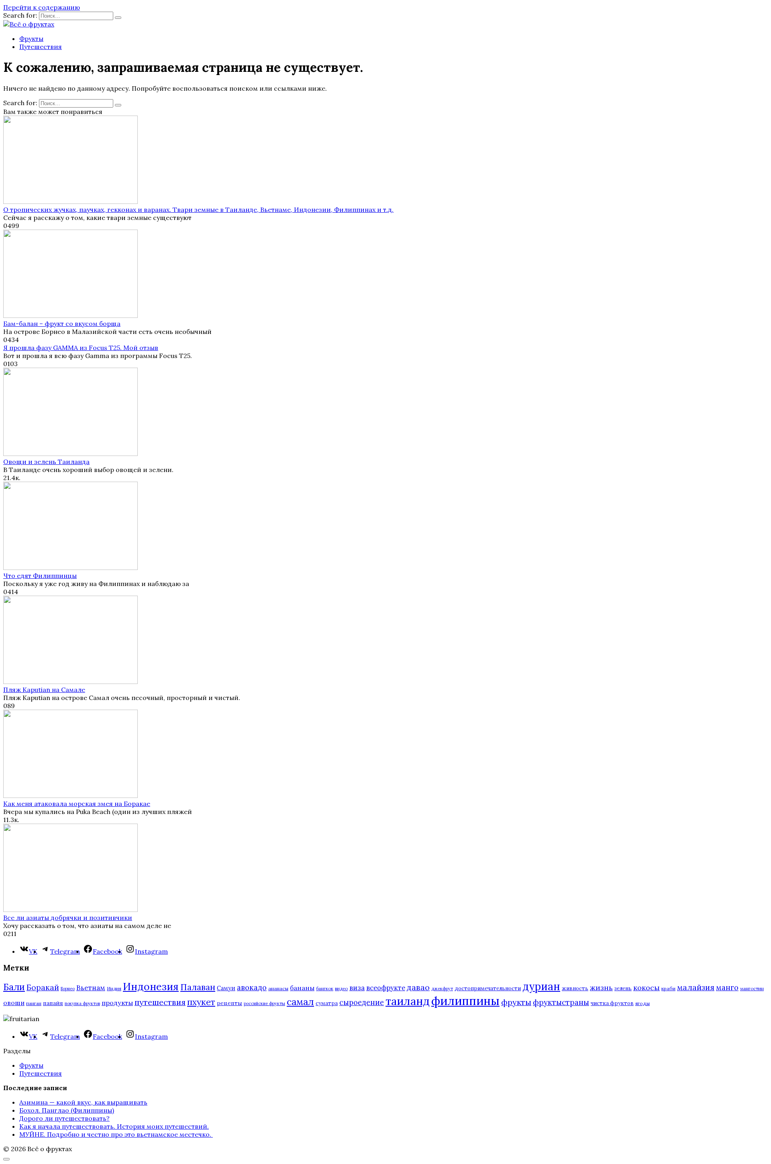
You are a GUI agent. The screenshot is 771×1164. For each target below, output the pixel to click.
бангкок (324, 988)
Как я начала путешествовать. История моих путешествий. (114, 1126)
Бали (14, 987)
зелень (623, 988)
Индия (114, 988)
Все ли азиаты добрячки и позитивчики (67, 918)
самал (300, 1001)
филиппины (465, 1000)
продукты (117, 1003)
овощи (13, 1003)
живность (575, 988)
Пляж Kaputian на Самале (44, 690)
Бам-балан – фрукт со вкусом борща (61, 323)
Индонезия (151, 986)
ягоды (642, 1003)
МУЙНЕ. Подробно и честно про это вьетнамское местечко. (116, 1134)
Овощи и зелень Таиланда (46, 462)
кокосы (646, 987)
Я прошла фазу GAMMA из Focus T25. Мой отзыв (80, 348)
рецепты (229, 1003)
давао (418, 987)
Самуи (226, 988)
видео (341, 988)
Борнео (68, 988)
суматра (327, 1003)
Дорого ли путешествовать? (64, 1118)
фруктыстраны (561, 1002)
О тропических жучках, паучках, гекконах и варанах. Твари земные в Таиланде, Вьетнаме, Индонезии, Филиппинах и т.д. (198, 210)
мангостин (752, 988)
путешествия (160, 1002)
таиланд (408, 1001)
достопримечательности (488, 988)
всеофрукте (385, 987)
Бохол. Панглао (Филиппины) (66, 1110)
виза (357, 987)
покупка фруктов (82, 1003)
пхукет (201, 1002)
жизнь (601, 987)
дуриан (541, 986)
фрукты (516, 1002)
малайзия (695, 987)
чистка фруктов (612, 1003)
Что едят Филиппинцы (40, 576)
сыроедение (361, 1002)
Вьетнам (90, 987)
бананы (302, 988)
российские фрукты (264, 1003)
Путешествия (40, 47)
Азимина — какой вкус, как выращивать (83, 1102)
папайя (53, 1003)
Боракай (43, 987)
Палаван (197, 987)
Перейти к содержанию (41, 7)
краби (668, 988)
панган (33, 1003)
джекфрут (442, 988)
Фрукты (31, 39)
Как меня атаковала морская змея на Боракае (76, 804)
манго (727, 987)
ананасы (278, 988)
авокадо (252, 987)
